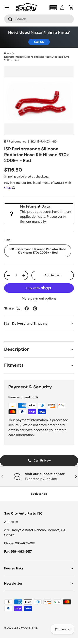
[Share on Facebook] (26, 308)
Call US (39, 42)
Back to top (39, 493)
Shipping (10, 176)
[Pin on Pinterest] (35, 308)
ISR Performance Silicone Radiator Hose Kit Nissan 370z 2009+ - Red (36, 58)
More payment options (39, 298)
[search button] (8, 19)
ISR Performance (15, 141)
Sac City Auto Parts (25, 628)
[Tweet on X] (18, 308)
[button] (53, 7)
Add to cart (53, 275)
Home (7, 53)
